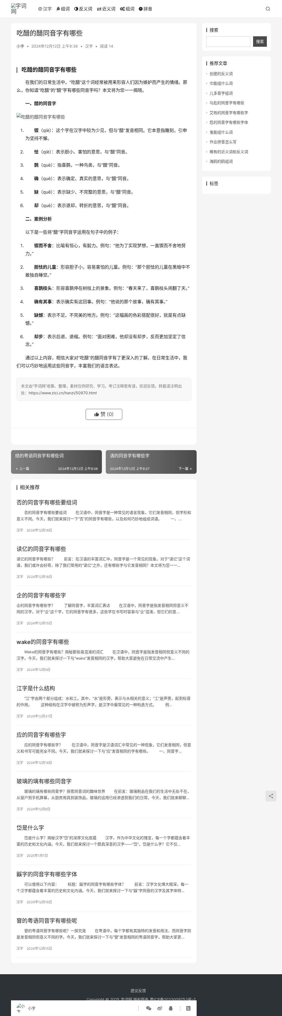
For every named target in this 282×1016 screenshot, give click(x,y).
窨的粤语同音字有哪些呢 (47, 921)
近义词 (108, 9)
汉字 (47, 9)
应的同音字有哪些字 (41, 735)
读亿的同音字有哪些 (41, 549)
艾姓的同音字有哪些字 (229, 112)
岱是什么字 (30, 828)
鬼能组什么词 (221, 132)
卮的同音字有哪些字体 (229, 122)
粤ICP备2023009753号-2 (173, 999)
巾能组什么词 (221, 83)
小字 (20, 46)
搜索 (214, 30)
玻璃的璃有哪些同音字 (44, 781)
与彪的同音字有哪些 (227, 102)
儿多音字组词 (221, 93)
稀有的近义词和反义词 (229, 151)
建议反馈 (138, 990)
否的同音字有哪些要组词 (47, 502)
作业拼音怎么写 (223, 141)
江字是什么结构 (36, 688)
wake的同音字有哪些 (43, 642)
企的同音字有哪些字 (41, 595)
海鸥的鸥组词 (221, 161)
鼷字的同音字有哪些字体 (47, 874)
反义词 (85, 9)
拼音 (147, 9)
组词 (65, 9)
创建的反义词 (221, 73)
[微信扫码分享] (149, 1008)
